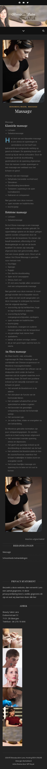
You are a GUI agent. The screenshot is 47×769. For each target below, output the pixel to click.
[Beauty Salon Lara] (23, 16)
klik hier (33, 597)
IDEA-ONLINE (37, 757)
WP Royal (30, 764)
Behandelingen (18, 107)
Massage (32, 107)
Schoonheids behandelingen (15, 558)
